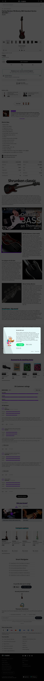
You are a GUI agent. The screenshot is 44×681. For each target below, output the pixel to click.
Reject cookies (29, 344)
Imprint (32, 351)
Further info (18, 348)
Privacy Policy (37, 351)
